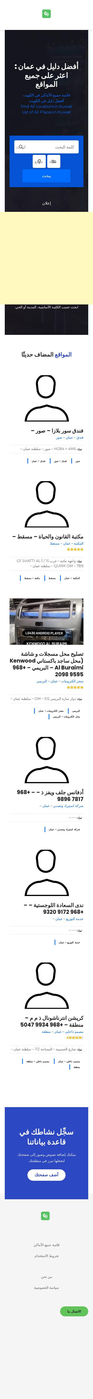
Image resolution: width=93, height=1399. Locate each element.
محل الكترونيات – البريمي (66, 716)
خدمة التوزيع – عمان (69, 942)
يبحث (46, 175)
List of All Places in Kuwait (46, 112)
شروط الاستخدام (47, 1256)
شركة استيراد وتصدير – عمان (64, 829)
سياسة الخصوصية (46, 1287)
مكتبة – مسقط (32, 578)
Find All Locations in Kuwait (46, 106)
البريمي (76, 710)
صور (78, 461)
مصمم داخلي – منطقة (37, 1061)
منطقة (77, 1067)
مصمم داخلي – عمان (69, 1061)
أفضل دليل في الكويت (46, 101)
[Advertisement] (46, 258)
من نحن (46, 1277)
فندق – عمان (38, 461)
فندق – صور (60, 461)
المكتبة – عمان (72, 578)
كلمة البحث (21, 147)
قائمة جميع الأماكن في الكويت (46, 95)
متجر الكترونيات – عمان (50, 710)
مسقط (52, 578)
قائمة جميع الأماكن (47, 1245)
